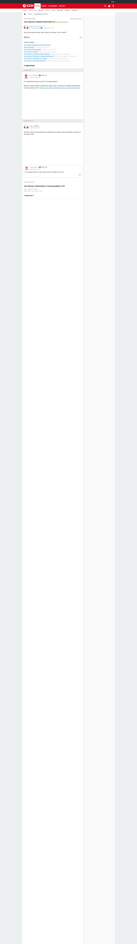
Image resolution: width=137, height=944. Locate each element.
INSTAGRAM (60, 10)
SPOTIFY (47, 10)
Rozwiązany (58, 22)
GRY (35, 10)
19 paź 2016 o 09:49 (34, 77)
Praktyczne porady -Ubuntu (48, 52)
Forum (37, 6)
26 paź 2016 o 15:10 (48, 28)
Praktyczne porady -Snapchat (60, 54)
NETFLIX (53, 10)
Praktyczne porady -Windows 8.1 (66, 56)
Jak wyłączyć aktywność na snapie (35, 58)
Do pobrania (53, 6)
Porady (44, 6)
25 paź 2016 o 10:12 (34, 128)
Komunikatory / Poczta (41, 14)
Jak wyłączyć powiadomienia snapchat (37, 54)
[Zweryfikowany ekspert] (41, 28)
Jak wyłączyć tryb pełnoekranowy (35, 61)
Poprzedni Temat (30, 18)
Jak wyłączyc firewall (31, 52)
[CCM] (28, 6)
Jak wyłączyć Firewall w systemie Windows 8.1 (39, 56)
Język (112, 1)
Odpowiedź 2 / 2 (29, 121)
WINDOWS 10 (75, 10)
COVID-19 (25, 10)
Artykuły (62, 6)
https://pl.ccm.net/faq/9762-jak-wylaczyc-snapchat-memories (59, 88)
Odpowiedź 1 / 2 (29, 70)
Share (28, 37)
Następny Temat (75, 18)
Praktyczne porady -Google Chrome (58, 61)
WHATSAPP (40, 10)
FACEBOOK (67, 10)
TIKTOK (31, 10)
